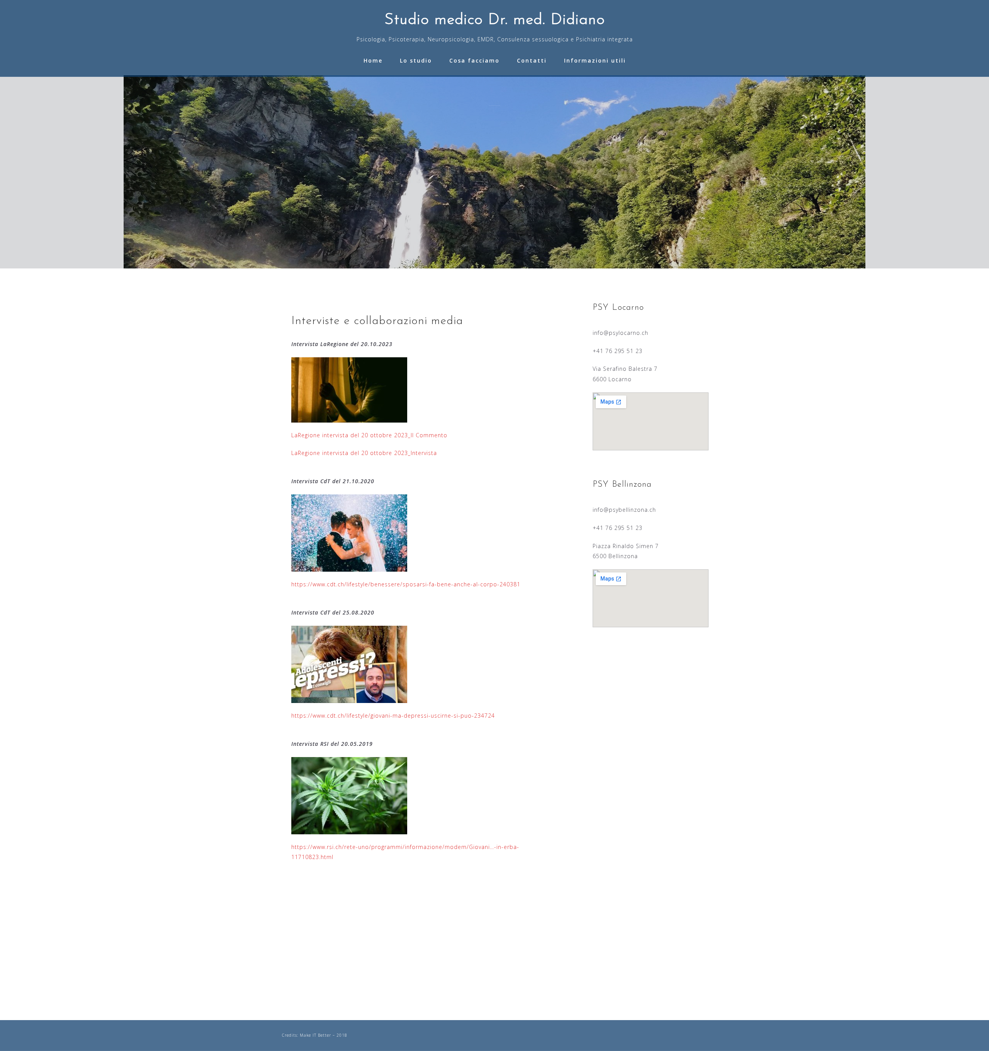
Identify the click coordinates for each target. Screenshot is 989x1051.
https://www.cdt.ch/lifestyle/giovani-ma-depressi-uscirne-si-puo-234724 (393, 715)
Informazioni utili (595, 60)
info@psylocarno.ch (620, 332)
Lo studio (416, 60)
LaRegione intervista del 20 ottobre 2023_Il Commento (369, 435)
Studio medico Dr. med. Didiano (494, 20)
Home (373, 60)
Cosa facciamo (474, 60)
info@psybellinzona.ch (624, 509)
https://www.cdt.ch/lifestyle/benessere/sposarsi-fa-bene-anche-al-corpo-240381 (405, 584)
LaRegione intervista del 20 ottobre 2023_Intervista (364, 453)
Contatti (532, 60)
